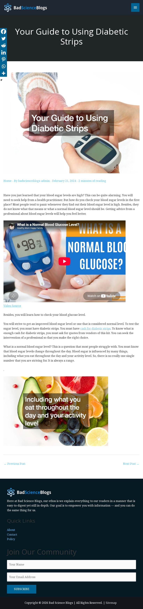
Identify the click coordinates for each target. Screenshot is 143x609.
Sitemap (111, 603)
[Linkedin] (3, 52)
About (11, 530)
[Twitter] (3, 38)
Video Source (12, 306)
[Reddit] (3, 45)
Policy (11, 539)
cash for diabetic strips (95, 328)
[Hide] (1, 80)
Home (7, 181)
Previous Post (14, 464)
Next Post (131, 464)
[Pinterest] (3, 59)
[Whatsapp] (3, 66)
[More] (3, 73)
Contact (12, 534)
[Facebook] (3, 31)
